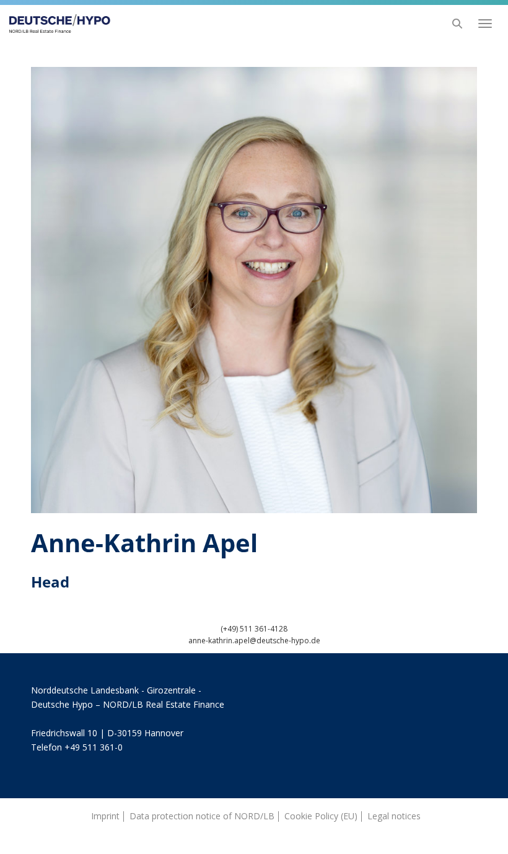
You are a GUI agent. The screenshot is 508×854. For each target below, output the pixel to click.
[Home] (56, 23)
